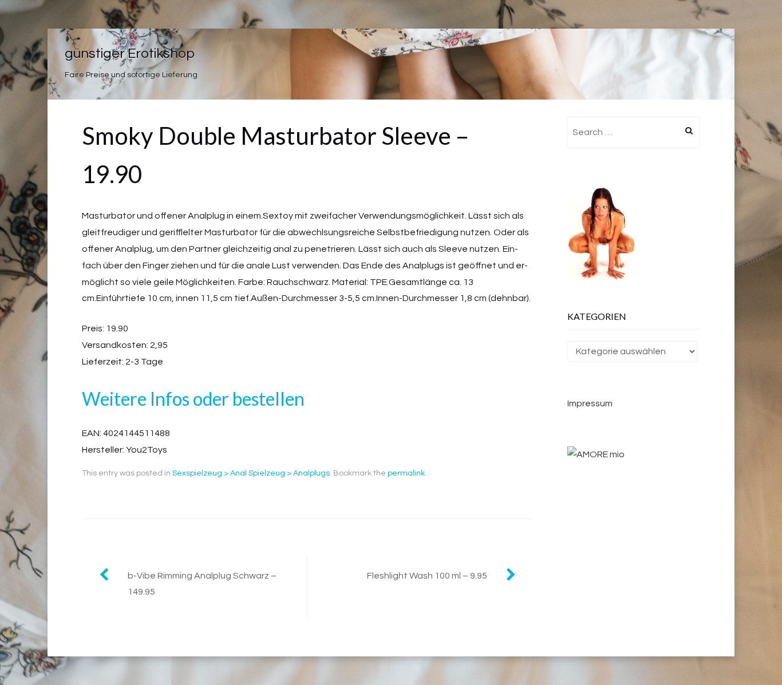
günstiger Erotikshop (130, 53)
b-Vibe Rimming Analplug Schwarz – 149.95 (202, 584)
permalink (406, 473)
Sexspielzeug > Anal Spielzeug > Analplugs (251, 473)
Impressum (590, 403)
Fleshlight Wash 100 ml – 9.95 (427, 575)
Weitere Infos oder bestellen (193, 398)
